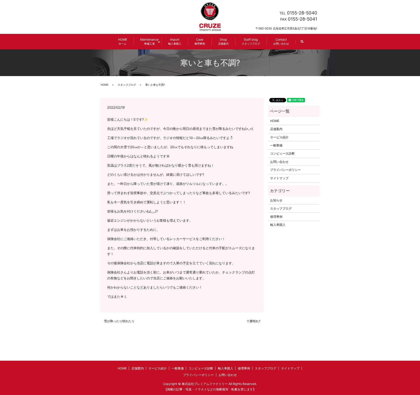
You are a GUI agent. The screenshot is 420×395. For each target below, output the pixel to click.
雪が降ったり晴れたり (119, 321)
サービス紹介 (279, 137)
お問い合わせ (279, 162)
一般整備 (276, 145)
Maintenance (149, 41)
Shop (223, 41)
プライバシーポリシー (285, 170)
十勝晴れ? (253, 321)
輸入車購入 (277, 224)
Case (199, 41)
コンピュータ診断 (282, 153)
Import (174, 41)
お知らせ (276, 200)
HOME (122, 41)
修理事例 (276, 216)
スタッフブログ (127, 84)
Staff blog (251, 41)
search (305, 43)
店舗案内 (276, 129)
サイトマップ (279, 178)
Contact (281, 41)
